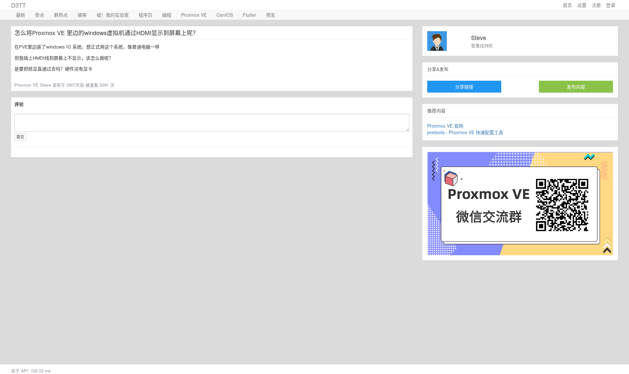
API (24, 370)
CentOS (225, 14)
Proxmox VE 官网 (445, 125)
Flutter (249, 14)
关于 (15, 370)
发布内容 (576, 86)
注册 (596, 5)
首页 (567, 5)
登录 (610, 5)
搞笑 (82, 14)
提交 (20, 136)
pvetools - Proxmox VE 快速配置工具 (465, 132)
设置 (581, 5)
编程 (166, 14)
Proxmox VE (194, 14)
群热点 (61, 14)
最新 (20, 14)
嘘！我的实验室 (113, 14)
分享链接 (464, 86)
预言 (270, 14)
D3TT (18, 5)
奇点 (39, 14)
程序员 (145, 14)
